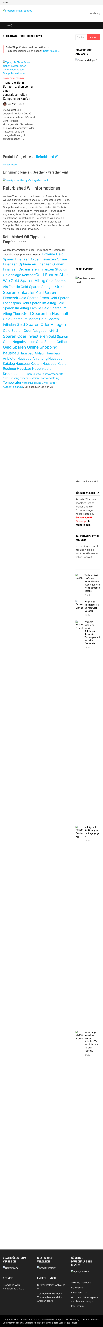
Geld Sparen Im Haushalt (45, 313)
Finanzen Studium (53, 269)
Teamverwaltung (49, 378)
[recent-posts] (85, 568)
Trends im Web (11, 1285)
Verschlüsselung (31, 382)
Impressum (77, 1306)
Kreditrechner (14, 374)
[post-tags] (97, 568)
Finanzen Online (54, 259)
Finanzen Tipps (80, 1292)
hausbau (11, 353)
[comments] (91, 568)
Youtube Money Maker (50, 1293)
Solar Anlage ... (51, 50)
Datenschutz (78, 1287)
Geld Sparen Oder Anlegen (41, 324)
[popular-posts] (79, 568)
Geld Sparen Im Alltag (39, 303)
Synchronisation (29, 378)
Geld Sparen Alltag (28, 280)
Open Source (33, 374)
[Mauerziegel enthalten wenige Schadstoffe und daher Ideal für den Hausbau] (79, 1032)
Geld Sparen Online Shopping (30, 347)
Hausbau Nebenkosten (35, 369)
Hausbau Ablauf (32, 353)
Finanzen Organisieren (21, 269)
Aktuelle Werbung (81, 1282)
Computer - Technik (13, 78)
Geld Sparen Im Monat (20, 319)
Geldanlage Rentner (19, 275)
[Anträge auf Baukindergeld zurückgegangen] (79, 827)
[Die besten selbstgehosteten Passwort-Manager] (79, 602)
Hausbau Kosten (29, 364)
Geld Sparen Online (51, 342)
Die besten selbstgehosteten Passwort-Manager (92, 606)
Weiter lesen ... (11, 164)
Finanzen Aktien (28, 259)
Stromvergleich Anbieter (51, 1285)
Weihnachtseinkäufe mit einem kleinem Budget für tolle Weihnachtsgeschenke (92, 583)
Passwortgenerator (52, 374)
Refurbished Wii (47, 156)
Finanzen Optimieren (19, 264)
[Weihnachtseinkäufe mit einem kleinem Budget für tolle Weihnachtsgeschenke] (79, 575)
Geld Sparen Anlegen (37, 287)
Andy (14, 104)
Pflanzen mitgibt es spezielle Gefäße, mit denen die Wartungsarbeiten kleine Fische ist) (92, 633)
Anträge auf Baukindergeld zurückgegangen (92, 832)
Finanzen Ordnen (50, 264)
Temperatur (12, 382)
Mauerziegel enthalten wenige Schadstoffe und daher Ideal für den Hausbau (92, 1041)
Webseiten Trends (32, 1319)
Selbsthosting (11, 378)
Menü (9, 25)
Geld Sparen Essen (34, 298)
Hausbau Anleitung (32, 358)
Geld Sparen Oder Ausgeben (26, 331)
